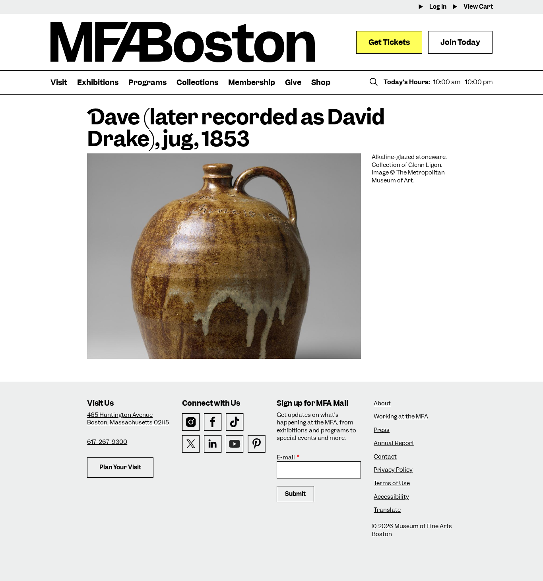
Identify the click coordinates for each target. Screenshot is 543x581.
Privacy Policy (393, 470)
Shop (320, 82)
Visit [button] (58, 82)
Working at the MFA (401, 416)
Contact (385, 457)
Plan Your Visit (120, 467)
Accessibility (391, 497)
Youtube (235, 444)
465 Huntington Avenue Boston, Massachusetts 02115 (128, 419)
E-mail (286, 457)
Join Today (460, 42)
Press (382, 430)
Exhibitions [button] (97, 82)
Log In (437, 7)
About (382, 403)
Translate (387, 510)
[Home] (182, 42)
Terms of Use (392, 483)
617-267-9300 (107, 442)
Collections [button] (197, 82)
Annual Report (394, 443)
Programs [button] (147, 82)
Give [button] (293, 82)
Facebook (213, 422)
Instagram (191, 422)
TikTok (235, 422)
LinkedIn (213, 444)
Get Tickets (389, 42)
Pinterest (257, 444)
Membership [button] (251, 82)
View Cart (478, 7)
